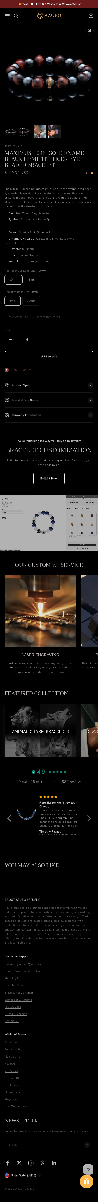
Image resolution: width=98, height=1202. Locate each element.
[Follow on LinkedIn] (54, 1163)
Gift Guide (11, 1085)
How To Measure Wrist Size (22, 971)
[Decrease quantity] (10, 339)
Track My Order (14, 985)
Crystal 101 (12, 1078)
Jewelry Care (13, 1007)
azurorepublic (13, 146)
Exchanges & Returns (18, 1000)
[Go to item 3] (40, 132)
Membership (13, 1056)
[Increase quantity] (27, 339)
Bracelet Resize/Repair (19, 992)
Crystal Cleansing (16, 1014)
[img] (59, 797)
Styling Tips (12, 1092)
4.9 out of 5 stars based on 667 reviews (49, 781)
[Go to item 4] (54, 132)
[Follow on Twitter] (19, 1163)
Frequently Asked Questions (23, 964)
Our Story (11, 1042)
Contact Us (12, 1021)
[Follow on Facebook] (8, 1163)
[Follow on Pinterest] (42, 1163)
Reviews (10, 1063)
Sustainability (13, 1049)
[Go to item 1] (11, 132)
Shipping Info (13, 978)
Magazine (11, 1099)
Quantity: (11, 330)
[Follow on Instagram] (31, 1163)
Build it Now (48, 478)
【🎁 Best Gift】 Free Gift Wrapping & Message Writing (49, 4)
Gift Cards (11, 1071)
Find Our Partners (16, 1106)
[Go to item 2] (25, 132)
